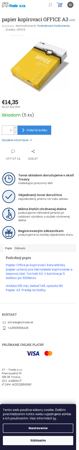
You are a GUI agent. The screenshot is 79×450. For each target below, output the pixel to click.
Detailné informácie (15, 140)
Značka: (16, 30)
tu (54, 418)
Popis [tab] (8, 248)
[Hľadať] (50, 5)
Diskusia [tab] (20, 248)
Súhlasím (38, 440)
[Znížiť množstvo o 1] (15, 132)
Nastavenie (38, 428)
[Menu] (70, 5)
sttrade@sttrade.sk (20, 322)
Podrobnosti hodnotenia (53, 26)
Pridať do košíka (37, 130)
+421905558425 (18, 328)
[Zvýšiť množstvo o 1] (15, 128)
